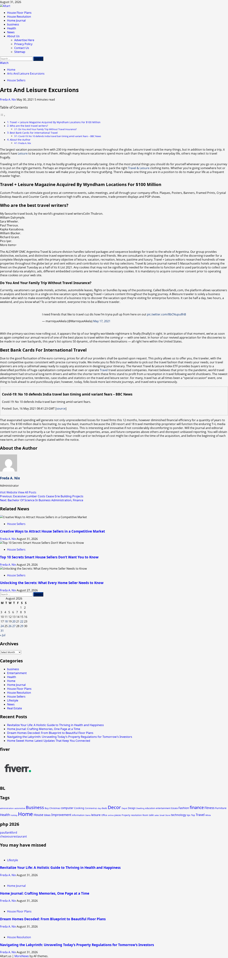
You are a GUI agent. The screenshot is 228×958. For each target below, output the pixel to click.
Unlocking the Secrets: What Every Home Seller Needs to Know (51, 582)
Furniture (220, 808)
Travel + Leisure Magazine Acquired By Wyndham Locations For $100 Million (55, 122)
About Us (13, 36)
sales (156, 815)
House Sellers (16, 80)
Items (87, 815)
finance (197, 807)
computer (67, 808)
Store (167, 815)
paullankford (8, 832)
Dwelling (140, 808)
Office (104, 815)
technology (178, 815)
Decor (114, 807)
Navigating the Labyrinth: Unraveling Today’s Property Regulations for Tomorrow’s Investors (69, 737)
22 (21, 621)
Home (11, 681)
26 (10, 626)
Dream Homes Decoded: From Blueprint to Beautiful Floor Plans (50, 733)
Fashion (183, 808)
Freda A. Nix (8, 99)
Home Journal (16, 20)
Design (132, 808)
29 (21, 626)
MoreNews (21, 956)
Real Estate (14, 708)
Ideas (47, 815)
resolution (136, 815)
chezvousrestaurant (13, 836)
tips (188, 815)
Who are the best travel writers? (29, 125)
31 (2, 631)
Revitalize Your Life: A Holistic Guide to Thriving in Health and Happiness (55, 725)
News (11, 32)
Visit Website (9, 492)
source (61, 408)
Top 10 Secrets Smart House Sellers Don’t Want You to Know (49, 557)
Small (162, 815)
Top (193, 815)
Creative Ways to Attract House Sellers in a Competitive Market (52, 531)
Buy (47, 808)
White (208, 815)
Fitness (209, 808)
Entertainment (17, 673)
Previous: (41, 496)
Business (35, 807)
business (13, 24)
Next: (41, 500)
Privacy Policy (23, 44)
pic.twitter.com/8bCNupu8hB (166, 314)
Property (126, 815)
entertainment (163, 808)
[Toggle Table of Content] (2, 115)
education (150, 808)
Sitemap (19, 52)
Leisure (23, 153)
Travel (104, 370)
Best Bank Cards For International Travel (34, 132)
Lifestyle (12, 700)
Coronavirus (91, 808)
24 (2, 626)
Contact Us (21, 48)
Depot (124, 808)
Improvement (61, 815)
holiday (14, 815)
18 (6, 621)
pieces (117, 815)
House (38, 815)
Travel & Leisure (138, 168)
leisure (96, 815)
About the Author (20, 139)
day (99, 808)
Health (11, 28)
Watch (4, 63)
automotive (19, 808)
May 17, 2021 (101, 321)
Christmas (54, 808)
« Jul (2, 635)
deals (104, 808)
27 (13, 626)
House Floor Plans (19, 13)
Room (145, 815)
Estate (174, 808)
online (111, 815)
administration (7, 808)
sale (151, 815)
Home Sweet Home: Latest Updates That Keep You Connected (48, 741)
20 (13, 621)
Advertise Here (24, 40)
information (78, 815)
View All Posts (27, 492)
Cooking (79, 808)
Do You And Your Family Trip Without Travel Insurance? (47, 129)
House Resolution (19, 17)
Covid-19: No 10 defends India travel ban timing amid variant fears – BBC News (59, 136)
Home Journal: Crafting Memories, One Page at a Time (43, 729)
